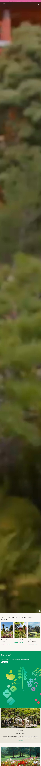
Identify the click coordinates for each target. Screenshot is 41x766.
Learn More (20, 740)
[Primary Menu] (38, 4)
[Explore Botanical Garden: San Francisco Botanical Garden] (34, 630)
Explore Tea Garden (17, 642)
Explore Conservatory (5, 644)
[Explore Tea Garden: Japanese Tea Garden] (20, 630)
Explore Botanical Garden (32, 644)
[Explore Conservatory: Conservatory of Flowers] (7, 630)
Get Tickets (5, 662)
